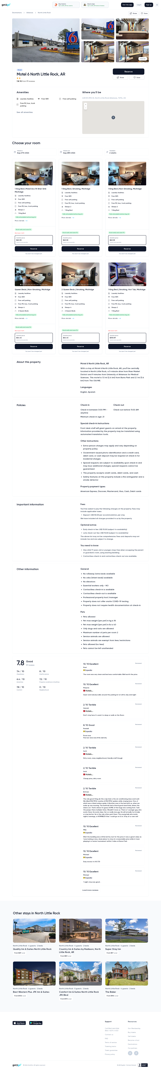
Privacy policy (110, 1054)
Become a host (133, 1040)
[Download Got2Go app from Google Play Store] (35, 1023)
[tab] (66, 5)
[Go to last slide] (18, 173)
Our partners (132, 1048)
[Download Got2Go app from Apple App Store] (19, 1023)
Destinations (132, 1044)
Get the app (127, 5)
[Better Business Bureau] (143, 1065)
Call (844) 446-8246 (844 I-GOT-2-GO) (112, 1029)
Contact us (109, 1034)
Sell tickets (132, 1036)
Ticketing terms (110, 1046)
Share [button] (135, 13)
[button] (157, 5)
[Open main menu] (157, 5)
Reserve (129, 71)
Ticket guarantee (111, 1050)
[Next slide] (49, 173)
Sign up (149, 5)
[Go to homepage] (6, 5)
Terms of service (111, 1042)
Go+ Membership (134, 1028)
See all (25, 112)
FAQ (106, 1038)
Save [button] (146, 13)
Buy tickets (132, 1032)
